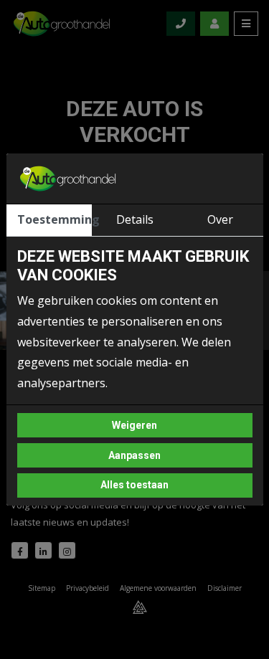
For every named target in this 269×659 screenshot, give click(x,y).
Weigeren (134, 425)
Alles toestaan (134, 484)
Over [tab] (220, 219)
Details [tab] (135, 219)
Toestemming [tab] (54, 219)
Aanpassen (134, 455)
